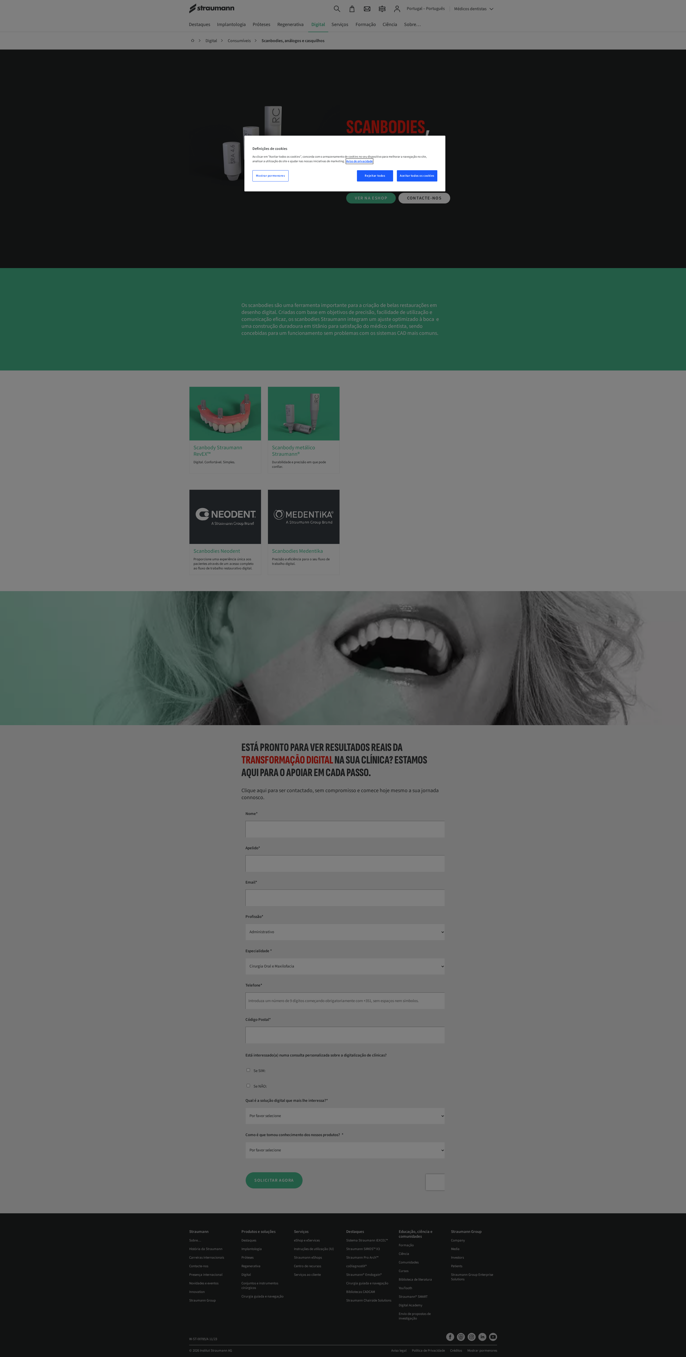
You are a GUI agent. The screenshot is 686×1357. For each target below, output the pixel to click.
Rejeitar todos (375, 175)
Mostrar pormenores (270, 175)
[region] (344, 163)
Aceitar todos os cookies (417, 175)
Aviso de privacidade (359, 161)
